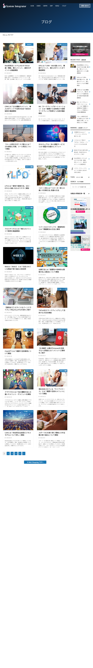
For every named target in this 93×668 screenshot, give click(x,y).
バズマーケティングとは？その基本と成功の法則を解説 (80, 170)
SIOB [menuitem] (32, 6)
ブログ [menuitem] (64, 6)
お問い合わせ (85, 6)
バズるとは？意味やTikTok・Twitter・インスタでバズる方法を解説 (81, 143)
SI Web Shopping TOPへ (35, 462)
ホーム (5, 35)
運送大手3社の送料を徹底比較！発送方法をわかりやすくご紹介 (81, 152)
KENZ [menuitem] (57, 6)
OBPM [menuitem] (45, 6)
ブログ (11, 35)
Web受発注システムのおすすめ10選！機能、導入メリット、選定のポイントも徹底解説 (80, 161)
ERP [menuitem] (51, 6)
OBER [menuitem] (38, 6)
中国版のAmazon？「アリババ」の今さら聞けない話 (80, 134)
